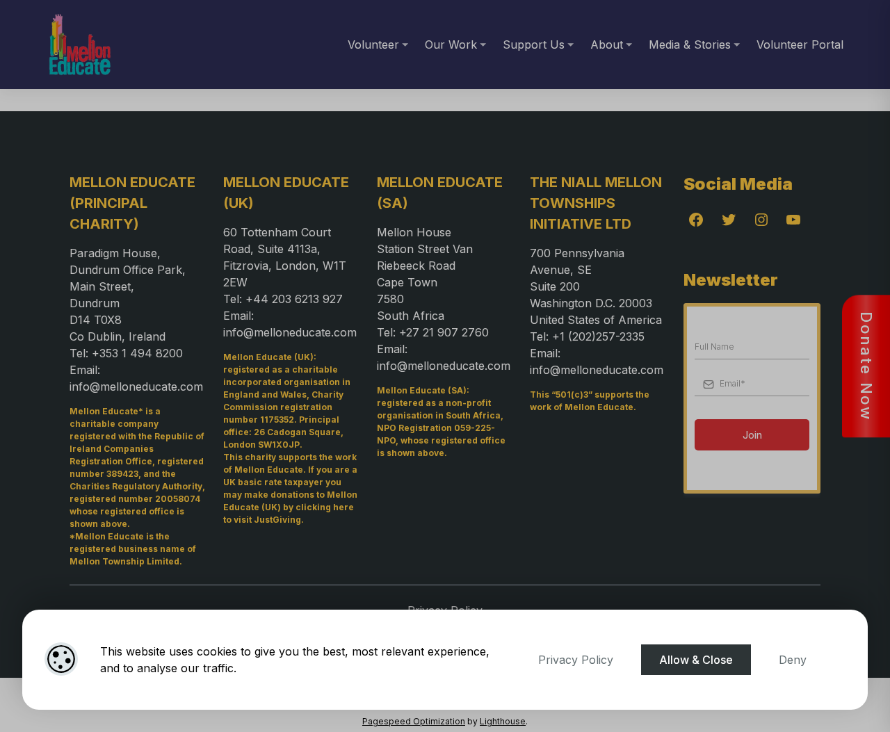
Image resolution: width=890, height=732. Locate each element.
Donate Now (866, 366)
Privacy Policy (575, 660)
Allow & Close (696, 660)
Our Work (451, 44)
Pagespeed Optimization (413, 721)
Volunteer (373, 44)
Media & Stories (690, 44)
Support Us (534, 44)
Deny (793, 660)
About (606, 44)
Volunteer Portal (799, 44)
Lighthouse (503, 721)
